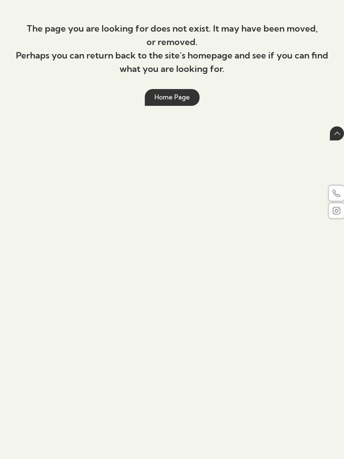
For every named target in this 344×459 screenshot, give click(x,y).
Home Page (172, 97)
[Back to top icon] (337, 133)
